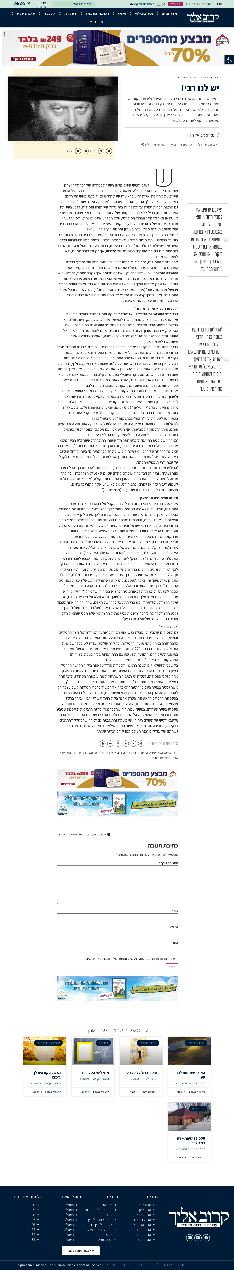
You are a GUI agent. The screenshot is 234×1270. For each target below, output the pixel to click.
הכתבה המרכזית (97, 13)
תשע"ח (69, 1239)
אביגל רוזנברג (142, 1219)
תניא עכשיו (105, 1205)
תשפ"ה (69, 1210)
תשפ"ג (69, 1219)
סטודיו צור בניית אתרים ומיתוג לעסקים (41, 1265)
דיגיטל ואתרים (76, 1265)
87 (33, 1219)
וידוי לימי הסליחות (95, 1072)
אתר (175, 943)
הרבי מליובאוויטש (99, 753)
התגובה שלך (168, 863)
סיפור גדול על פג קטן (141, 1072)
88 (33, 1215)
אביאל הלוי (164, 753)
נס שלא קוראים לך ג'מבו (47, 1075)
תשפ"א (69, 1229)
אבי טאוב (145, 1205)
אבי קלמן (145, 1210)
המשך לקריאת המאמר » (190, 1083)
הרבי (129, 753)
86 (33, 1224)
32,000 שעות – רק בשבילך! (191, 1140)
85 (33, 1229)
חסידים (66, 753)
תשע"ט (69, 1234)
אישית (122, 13)
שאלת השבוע (26, 13)
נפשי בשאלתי (144, 13)
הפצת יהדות (140, 753)
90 (33, 1205)
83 (33, 1239)
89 (33, 1210)
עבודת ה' (157, 758)
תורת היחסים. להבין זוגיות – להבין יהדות (100, 1222)
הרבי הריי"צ (118, 753)
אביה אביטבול (142, 1224)
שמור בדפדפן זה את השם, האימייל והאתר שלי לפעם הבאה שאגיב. (130, 958)
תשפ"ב (69, 1224)
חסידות (76, 753)
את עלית (49, 13)
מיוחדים (99, 21)
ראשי (216, 77)
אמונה (153, 753)
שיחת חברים (170, 13)
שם (174, 911)
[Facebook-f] (22, 4)
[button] (229, 59)
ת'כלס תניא (105, 1239)
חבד (85, 753)
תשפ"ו (69, 1205)
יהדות (167, 758)
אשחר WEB (92, 1265)
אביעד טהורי (143, 1229)
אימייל (172, 927)
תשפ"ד (69, 1215)
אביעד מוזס (143, 1234)
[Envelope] (16, 4)
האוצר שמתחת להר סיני (190, 1075)
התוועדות (71, 13)
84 (33, 1234)
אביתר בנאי (144, 1239)
